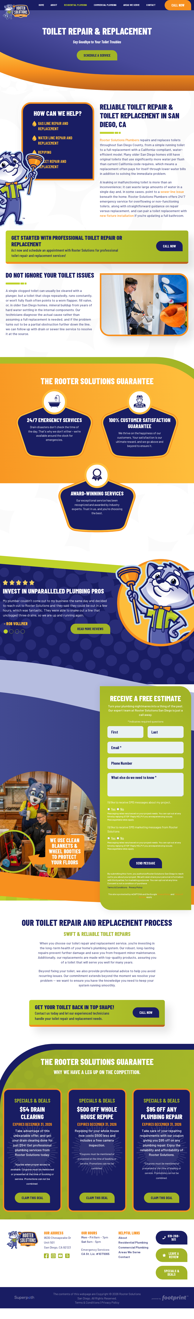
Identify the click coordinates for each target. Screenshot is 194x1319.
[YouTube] (60, 1255)
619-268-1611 (174, 1237)
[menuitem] (41, 5)
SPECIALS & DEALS (171, 1272)
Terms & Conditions (117, 887)
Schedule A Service (97, 55)
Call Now (177, 5)
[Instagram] (53, 1255)
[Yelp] (67, 1255)
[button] (6, 636)
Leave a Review (174, 1255)
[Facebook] (46, 1255)
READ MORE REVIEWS (90, 633)
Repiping (44, 152)
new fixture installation (117, 215)
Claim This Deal (32, 1198)
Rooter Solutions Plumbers (119, 140)
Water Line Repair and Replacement (55, 140)
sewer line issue (172, 191)
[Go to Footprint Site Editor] (169, 1298)
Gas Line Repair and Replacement (53, 126)
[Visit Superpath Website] (24, 1298)
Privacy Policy (135, 887)
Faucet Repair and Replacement (52, 164)
